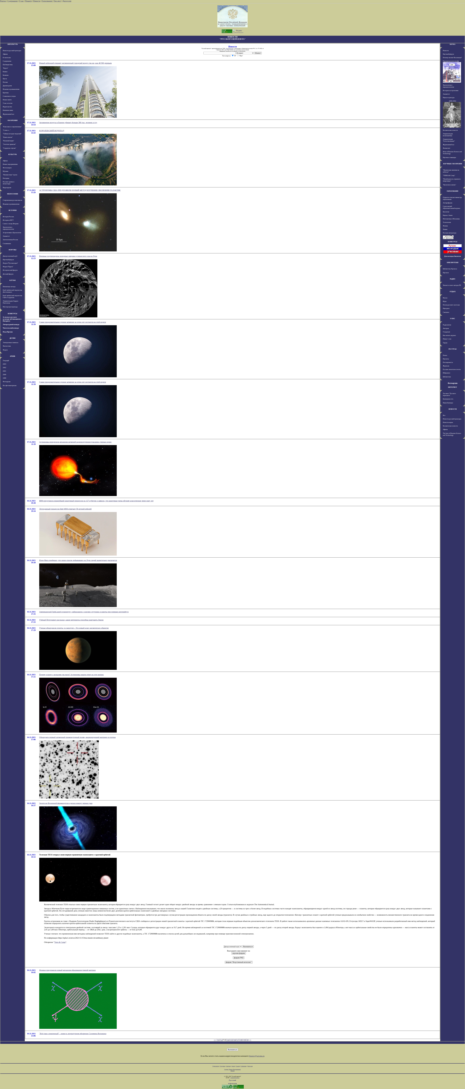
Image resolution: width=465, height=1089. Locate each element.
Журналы (446, 366)
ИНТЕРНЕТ (452, 387)
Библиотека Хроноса (450, 269)
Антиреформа (447, 203)
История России (8, 217)
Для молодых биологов (452, 256)
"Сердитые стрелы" (9, 148)
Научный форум (8, 259)
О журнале (446, 332)
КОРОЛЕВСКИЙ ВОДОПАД (51, 131)
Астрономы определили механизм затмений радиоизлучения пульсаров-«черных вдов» (75, 442)
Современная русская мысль (12, 200)
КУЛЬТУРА (12, 154)
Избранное (446, 373)
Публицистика (8, 64)
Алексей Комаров (234, 1077)
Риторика (6, 178)
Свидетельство (229, 48)
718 (240, 1040)
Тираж (445, 343)
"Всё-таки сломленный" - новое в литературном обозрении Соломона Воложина (72, 1034)
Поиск (445, 355)
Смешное (446, 312)
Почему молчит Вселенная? (452, 57)
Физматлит (446, 148)
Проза (5, 79)
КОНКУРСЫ (12, 313)
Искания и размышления (11, 89)
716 (234, 1040)
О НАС (452, 318)
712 (221, 1040)
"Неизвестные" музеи (10, 175)
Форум (5, 350)
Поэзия (5, 82)
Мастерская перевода (10, 307)
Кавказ (5, 72)
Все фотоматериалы (9, 385)
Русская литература (449, 233)
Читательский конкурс (11, 328)
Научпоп (446, 273)
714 (227, 1040)
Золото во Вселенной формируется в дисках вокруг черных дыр (65, 803)
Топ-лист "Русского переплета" (449, 394)
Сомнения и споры (9, 96)
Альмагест (6, 236)
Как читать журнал (449, 335)
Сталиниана (7, 243)
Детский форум (8, 274)
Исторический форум (10, 270)
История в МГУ (8, 220)
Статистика (243, 1066)
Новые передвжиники (10, 164)
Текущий (6, 360)
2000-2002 (452, 101)
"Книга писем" (8, 137)
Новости (36, 1)
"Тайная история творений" (12, 134)
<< (215, 1040)
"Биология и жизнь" (449, 185)
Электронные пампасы (10, 342)
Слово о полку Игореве (11, 224)
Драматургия (7, 86)
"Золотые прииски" (9, 144)
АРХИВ (12, 356)
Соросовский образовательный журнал (451, 207)
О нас (21, 1)
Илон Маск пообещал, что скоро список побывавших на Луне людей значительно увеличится (78, 560)
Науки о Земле (448, 215)
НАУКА (452, 44)
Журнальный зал (8, 114)
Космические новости (450, 130)
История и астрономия (450, 90)
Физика (445, 226)
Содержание (12, 1)
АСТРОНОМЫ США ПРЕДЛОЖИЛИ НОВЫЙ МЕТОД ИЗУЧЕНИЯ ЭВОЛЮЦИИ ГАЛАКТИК (79, 190)
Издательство (7, 107)
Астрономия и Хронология (12, 232)
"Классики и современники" (12, 127)
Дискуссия (66, 1)
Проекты (446, 359)
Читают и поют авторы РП (452, 285)
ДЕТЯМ (12, 338)
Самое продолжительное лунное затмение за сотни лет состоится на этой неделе (72, 322)
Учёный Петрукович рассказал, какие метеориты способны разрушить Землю (71, 620)
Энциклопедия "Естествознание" (449, 140)
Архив (233, 1066)
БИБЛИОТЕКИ (452, 262)
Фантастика (7, 346)
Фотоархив (6, 381)
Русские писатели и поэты (452, 369)
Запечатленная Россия (10, 240)
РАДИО (452, 279)
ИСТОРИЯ (12, 210)
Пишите (28, 1)
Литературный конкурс (11, 324)
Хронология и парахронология (8, 228)
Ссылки (238, 1066)
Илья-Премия (8, 332)
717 (237, 1040)
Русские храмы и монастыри (8, 183)
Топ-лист (57, 1)
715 (230, 1040)
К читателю (7, 57)
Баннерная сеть (448, 399)
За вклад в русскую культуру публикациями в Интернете (12, 319)
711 (217, 1040)
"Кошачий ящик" (8, 141)
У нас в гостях (7, 103)
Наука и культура (448, 97)
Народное (446, 308)
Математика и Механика (451, 219)
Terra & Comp (60, 942)
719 (243, 1040)
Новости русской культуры (12, 50)
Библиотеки (447, 377)
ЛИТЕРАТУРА (12, 44)
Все (444, 415)
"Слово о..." (7, 130)
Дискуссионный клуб (10, 256)
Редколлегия (447, 325)
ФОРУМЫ (12, 250)
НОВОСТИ (453, 409)
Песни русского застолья (451, 305)
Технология (447, 222)
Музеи (445, 298)
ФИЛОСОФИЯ (12, 194)
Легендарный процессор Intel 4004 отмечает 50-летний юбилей (65, 509)
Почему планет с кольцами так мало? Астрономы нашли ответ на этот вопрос (71, 675)
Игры (444, 301)
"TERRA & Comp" (449, 175)
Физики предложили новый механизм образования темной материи (67, 970)
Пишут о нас (447, 339)
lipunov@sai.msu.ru (256, 1056)
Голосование (47, 1)
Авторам (446, 328)
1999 (4, 378)
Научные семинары (449, 157)
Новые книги (7, 100)
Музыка (5, 171)
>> (250, 1040)
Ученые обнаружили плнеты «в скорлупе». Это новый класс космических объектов (74, 628)
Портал (3, 1)
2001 (4, 371)
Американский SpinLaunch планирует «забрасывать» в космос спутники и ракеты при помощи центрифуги (84, 612)
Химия (445, 229)
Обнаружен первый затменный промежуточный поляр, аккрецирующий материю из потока (77, 737)
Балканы (5, 75)
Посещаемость (448, 362)
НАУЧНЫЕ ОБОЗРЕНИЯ (452, 164)
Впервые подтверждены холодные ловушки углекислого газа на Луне (68, 256)
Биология (446, 212)
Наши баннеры (448, 403)
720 (247, 1040)
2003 (4, 364)
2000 (4, 374)
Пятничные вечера (9, 286)
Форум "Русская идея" (10, 263)
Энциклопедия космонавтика (448, 135)
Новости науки (448, 422)
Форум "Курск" (8, 266)
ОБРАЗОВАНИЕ (452, 191)
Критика (6, 93)
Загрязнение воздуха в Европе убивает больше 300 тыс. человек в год (68, 123)
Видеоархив (7, 187)
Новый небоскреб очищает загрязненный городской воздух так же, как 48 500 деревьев (75, 63)
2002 (4, 367)
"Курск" (5, 68)
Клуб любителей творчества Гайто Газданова (12, 296)
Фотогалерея (7, 168)
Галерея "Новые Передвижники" (232, 1069)
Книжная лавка (8, 110)
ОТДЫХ (453, 291)
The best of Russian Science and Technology (452, 434)
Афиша (5, 54)
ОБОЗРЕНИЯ (12, 120)
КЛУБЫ (12, 280)
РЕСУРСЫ (453, 349)
